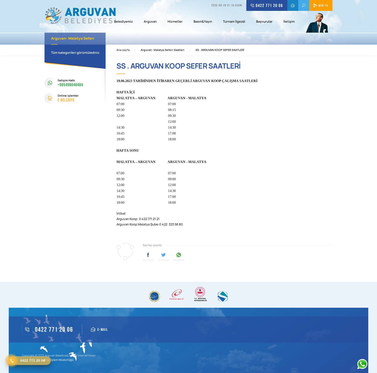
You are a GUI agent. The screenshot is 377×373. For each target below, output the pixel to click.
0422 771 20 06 (269, 5)
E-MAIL (292, 5)
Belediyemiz (123, 21)
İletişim (289, 21)
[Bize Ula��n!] (362, 364)
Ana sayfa (123, 50)
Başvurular (264, 21)
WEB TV (323, 5)
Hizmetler (175, 21)
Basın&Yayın (203, 21)
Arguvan (150, 21)
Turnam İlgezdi (234, 21)
